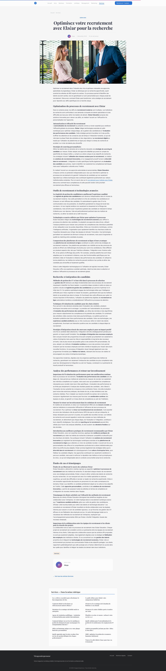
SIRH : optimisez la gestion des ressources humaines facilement (98, 635)
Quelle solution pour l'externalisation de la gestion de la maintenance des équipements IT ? (99, 622)
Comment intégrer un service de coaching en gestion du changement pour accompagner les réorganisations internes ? (66, 622)
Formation (69, 3)
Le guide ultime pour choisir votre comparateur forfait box (95, 599)
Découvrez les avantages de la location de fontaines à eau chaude (97, 604)
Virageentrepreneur (42, 656)
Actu (55, 3)
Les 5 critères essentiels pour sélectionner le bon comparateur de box (65, 599)
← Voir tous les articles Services (63, 576)
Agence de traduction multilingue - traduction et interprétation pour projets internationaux (66, 616)
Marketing (94, 3)
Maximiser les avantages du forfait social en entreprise (65, 610)
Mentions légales (121, 655)
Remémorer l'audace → (123, 3)
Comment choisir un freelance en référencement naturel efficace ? (62, 604)
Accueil (50, 3)
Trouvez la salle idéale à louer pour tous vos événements (98, 641)
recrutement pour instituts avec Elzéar (100, 180)
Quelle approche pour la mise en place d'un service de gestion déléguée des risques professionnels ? (65, 636)
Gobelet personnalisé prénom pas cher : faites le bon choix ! (99, 629)
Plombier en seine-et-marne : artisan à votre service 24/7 (98, 616)
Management (85, 3)
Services (101, 3)
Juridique (76, 3)
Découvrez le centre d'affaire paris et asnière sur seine (99, 610)
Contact (130, 655)
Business (61, 3)
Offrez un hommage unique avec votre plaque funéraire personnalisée (66, 629)
